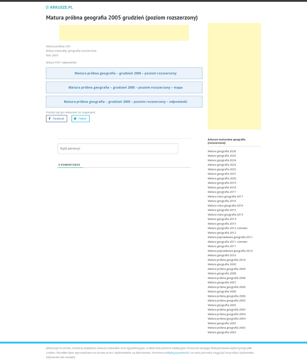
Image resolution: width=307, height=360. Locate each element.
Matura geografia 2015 (222, 210)
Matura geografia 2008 (222, 273)
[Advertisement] (124, 33)
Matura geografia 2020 (222, 178)
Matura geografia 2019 (222, 182)
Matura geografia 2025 (222, 155)
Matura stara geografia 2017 (225, 196)
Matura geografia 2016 (222, 201)
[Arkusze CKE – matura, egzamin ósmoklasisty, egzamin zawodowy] (59, 6)
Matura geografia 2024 (222, 160)
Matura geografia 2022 (222, 169)
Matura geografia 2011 (222, 246)
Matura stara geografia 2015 (225, 214)
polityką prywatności (176, 352)
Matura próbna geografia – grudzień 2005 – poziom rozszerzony (125, 73)
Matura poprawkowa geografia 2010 (230, 250)
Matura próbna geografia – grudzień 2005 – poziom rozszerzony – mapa (125, 87)
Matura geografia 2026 (222, 151)
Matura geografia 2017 (222, 191)
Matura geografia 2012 (222, 232)
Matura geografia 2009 (222, 264)
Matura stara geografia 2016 (225, 205)
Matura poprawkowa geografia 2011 (230, 237)
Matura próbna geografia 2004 (227, 314)
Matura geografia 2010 (222, 255)
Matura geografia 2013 (222, 223)
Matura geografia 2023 (222, 164)
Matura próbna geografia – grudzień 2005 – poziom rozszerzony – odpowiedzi (125, 101)
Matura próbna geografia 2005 (227, 300)
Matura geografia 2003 (222, 323)
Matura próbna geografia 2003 (227, 327)
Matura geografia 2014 (222, 219)
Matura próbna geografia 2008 (227, 278)
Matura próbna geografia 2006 (227, 287)
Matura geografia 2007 (222, 282)
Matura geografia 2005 (222, 305)
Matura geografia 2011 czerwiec (228, 241)
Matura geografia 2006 (222, 291)
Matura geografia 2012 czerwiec (228, 228)
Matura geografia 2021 (222, 173)
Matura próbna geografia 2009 (227, 269)
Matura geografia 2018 (222, 187)
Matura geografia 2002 (222, 332)
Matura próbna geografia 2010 (227, 259)
